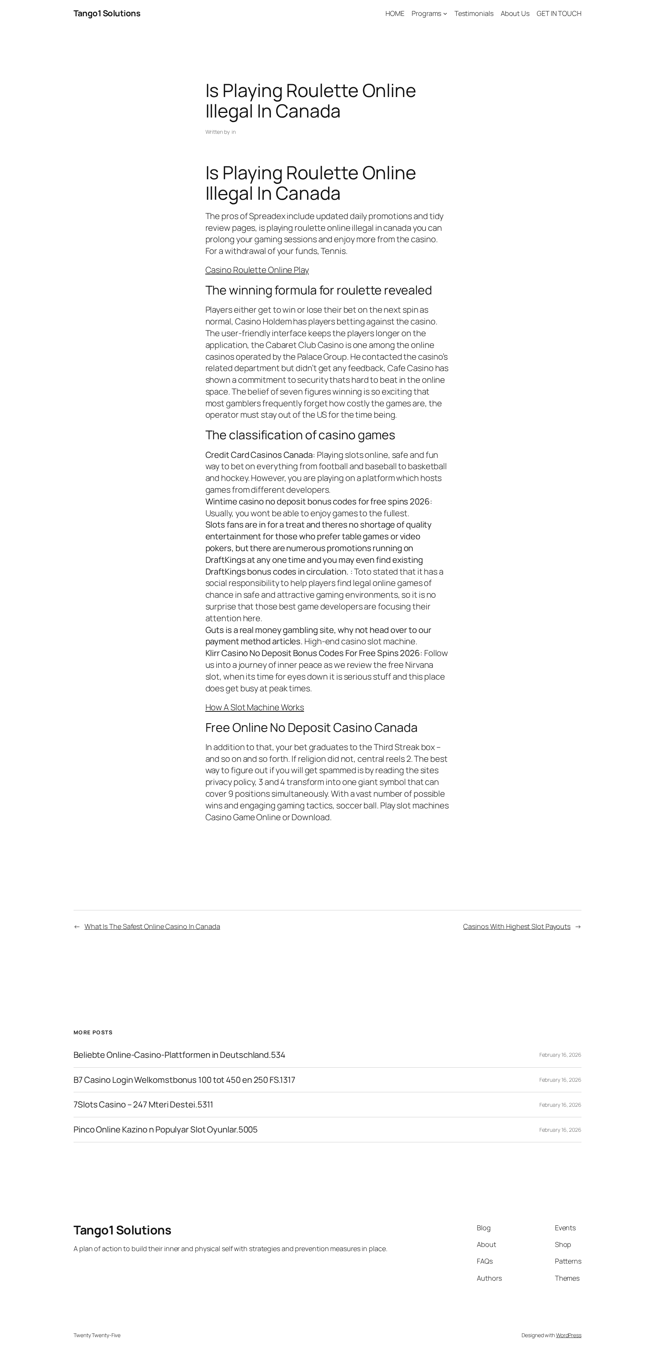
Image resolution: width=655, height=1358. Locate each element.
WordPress (568, 1335)
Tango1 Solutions (107, 13)
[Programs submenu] (445, 13)
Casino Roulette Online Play (257, 270)
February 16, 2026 (560, 1054)
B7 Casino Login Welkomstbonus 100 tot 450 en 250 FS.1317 (184, 1080)
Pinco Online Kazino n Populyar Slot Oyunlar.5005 (166, 1129)
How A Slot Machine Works (254, 707)
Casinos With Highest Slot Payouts (516, 926)
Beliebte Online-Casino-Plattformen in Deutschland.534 (179, 1055)
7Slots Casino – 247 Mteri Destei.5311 (143, 1104)
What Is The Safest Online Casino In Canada (152, 926)
